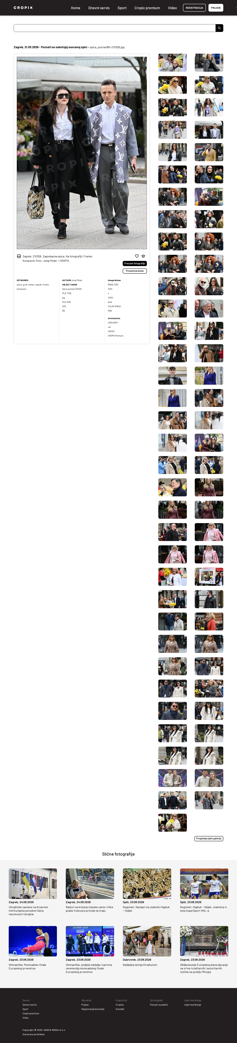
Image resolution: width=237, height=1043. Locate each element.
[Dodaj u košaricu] (143, 256)
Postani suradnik (159, 1004)
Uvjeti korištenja (192, 1004)
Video (172, 7)
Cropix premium (147, 7)
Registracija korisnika (92, 1009)
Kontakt (120, 1009)
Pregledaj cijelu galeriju (209, 838)
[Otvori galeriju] (13, 895)
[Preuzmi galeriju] (52, 895)
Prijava (216, 7)
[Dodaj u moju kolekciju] (137, 256)
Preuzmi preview (135, 270)
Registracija (194, 7)
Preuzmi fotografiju (134, 263)
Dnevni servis (99, 7)
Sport (122, 7)
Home (75, 7)
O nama (120, 1004)
